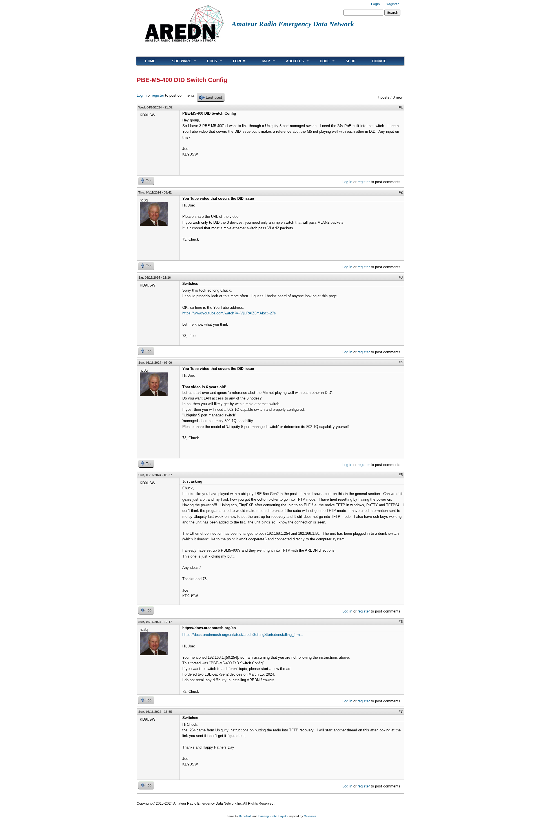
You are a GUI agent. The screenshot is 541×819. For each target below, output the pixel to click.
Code (320, 61)
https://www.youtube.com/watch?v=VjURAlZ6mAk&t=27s (229, 313)
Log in (142, 95)
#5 (401, 475)
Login (375, 4)
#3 (401, 277)
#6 (401, 622)
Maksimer (310, 816)
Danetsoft (245, 816)
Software (177, 61)
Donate (379, 61)
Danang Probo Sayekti (273, 816)
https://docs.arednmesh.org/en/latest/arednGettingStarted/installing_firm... (242, 634)
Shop (350, 61)
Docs (208, 61)
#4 (401, 362)
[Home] (184, 44)
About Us (291, 61)
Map (262, 61)
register (158, 95)
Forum (239, 61)
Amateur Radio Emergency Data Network (293, 24)
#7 (401, 711)
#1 (401, 107)
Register (392, 4)
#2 (401, 192)
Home (150, 61)
